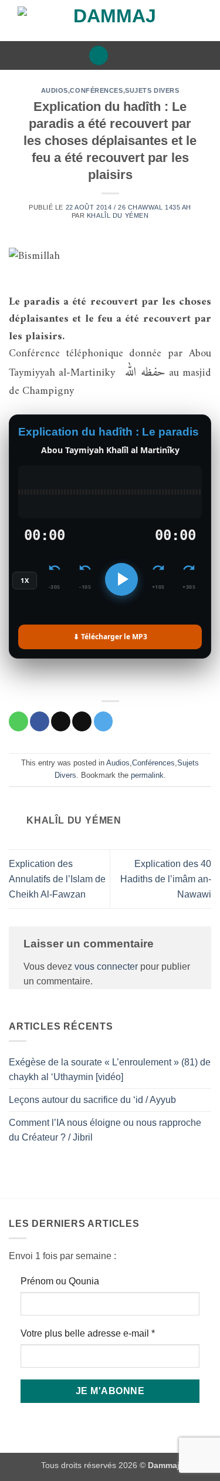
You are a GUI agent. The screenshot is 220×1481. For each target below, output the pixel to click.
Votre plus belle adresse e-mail (88, 1333)
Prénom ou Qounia (60, 1281)
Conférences (96, 90)
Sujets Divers (152, 90)
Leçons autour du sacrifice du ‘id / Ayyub (92, 1100)
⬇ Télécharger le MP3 (110, 637)
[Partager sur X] (60, 721)
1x (25, 580)
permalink (147, 775)
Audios (54, 90)
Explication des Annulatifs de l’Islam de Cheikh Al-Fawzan (57, 879)
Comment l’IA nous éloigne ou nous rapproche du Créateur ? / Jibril (105, 1130)
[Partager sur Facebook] (39, 721)
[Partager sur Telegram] (103, 721)
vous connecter (106, 966)
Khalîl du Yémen (117, 215)
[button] (98, 55)
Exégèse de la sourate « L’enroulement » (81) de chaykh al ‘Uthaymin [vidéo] (110, 1069)
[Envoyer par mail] (82, 721)
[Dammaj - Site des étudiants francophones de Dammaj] (110, 20)
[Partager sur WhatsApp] (18, 721)
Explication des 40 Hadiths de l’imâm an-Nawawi (165, 879)
